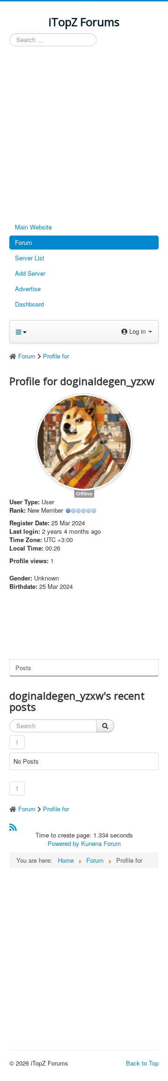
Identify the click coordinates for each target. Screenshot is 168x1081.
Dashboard (29, 304)
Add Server (30, 273)
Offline (84, 493)
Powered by (63, 843)
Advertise (28, 288)
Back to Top (142, 1063)
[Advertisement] (84, 135)
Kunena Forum (101, 843)
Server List (29, 257)
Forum (23, 242)
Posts (23, 667)
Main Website (33, 226)
